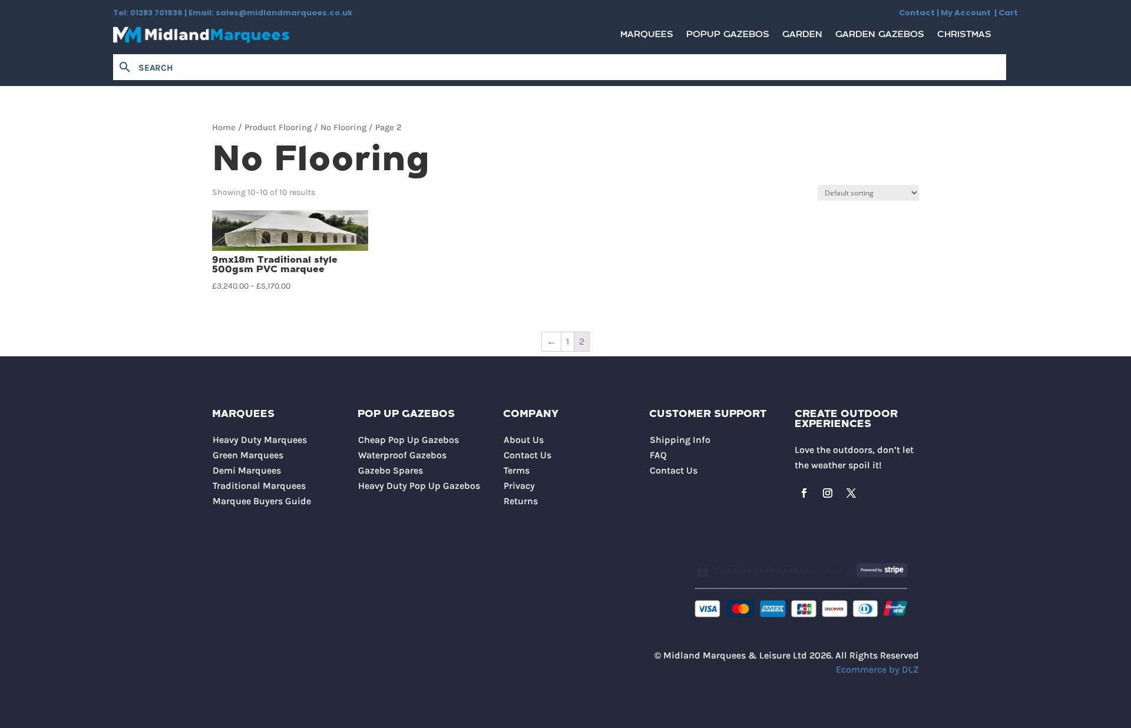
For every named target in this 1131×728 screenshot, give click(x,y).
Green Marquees (248, 455)
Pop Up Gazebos (406, 414)
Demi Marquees (247, 470)
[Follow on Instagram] (827, 493)
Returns (521, 501)
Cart (1008, 12)
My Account (967, 12)
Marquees (646, 37)
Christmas (964, 37)
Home (224, 128)
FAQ (658, 455)
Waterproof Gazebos (402, 455)
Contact (917, 12)
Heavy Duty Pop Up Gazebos (419, 485)
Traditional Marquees (259, 485)
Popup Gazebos (727, 37)
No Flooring (343, 128)
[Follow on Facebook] (804, 493)
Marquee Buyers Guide (262, 501)
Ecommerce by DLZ (877, 669)
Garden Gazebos (879, 37)
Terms (517, 470)
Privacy (519, 485)
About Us (524, 439)
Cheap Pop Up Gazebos (408, 439)
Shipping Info (680, 439)
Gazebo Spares (390, 470)
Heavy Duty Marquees (260, 439)
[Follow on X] (851, 493)
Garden (802, 37)
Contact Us (527, 455)
